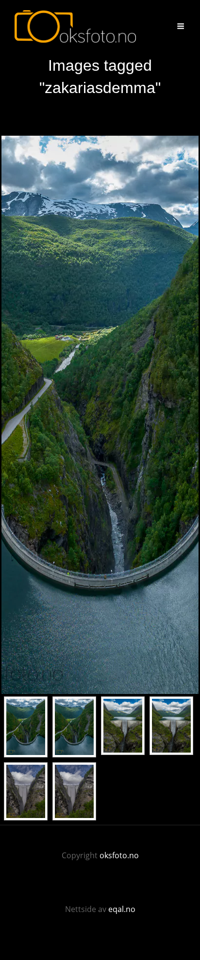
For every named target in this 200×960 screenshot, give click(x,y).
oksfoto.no (119, 855)
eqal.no (121, 909)
